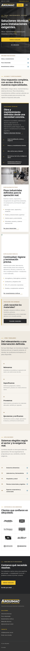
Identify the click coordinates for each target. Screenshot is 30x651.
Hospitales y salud (15, 479)
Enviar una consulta (6, 635)
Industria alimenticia (15, 468)
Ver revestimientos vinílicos (12, 293)
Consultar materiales (15, 321)
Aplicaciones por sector (7, 624)
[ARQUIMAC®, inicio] (8, 5)
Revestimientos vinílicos (7, 66)
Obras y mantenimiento (7, 59)
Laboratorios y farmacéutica (15, 473)
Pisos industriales (6, 62)
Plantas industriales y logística (15, 484)
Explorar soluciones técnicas (13, 133)
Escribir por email (7, 588)
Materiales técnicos (6, 621)
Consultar (20, 5)
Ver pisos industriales (11, 228)
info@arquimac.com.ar (7, 632)
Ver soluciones (15, 45)
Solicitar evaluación (15, 39)
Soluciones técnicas (6, 613)
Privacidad (3, 647)
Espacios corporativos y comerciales (15, 490)
